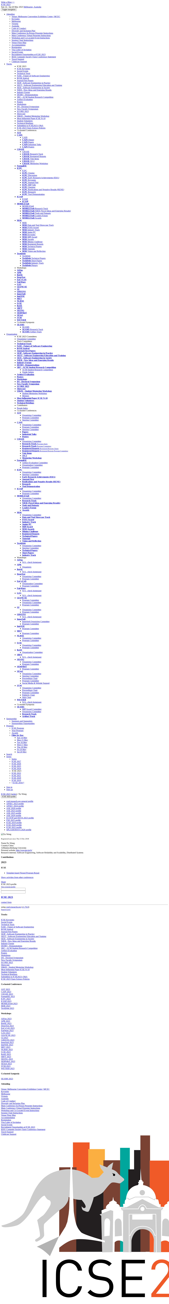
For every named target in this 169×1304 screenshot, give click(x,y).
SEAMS (25, 327)
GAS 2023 (5, 1033)
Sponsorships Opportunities (23, 723)
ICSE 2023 (5, 794)
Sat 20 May (22, 752)
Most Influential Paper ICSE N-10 (31, 118)
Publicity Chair (28, 695)
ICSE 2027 (16, 761)
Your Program (17, 730)
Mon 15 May (22, 740)
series (14, 794)
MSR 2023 (5, 1006)
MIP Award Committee (31, 709)
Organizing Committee (31, 415)
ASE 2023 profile (13, 811)
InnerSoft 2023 (7, 1042)
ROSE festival (23, 78)
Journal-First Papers (25, 80)
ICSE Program (18, 728)
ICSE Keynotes (23, 69)
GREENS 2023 (7, 1040)
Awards (15, 733)
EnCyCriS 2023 (8, 1028)
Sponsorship (11, 719)
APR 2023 (5, 1021)
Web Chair (26, 697)
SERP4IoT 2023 (8, 1061)
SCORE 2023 (23, 111)
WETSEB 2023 (7, 1068)
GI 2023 (4, 1038)
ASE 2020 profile (13, 808)
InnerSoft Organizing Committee (36, 621)
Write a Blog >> (8, 2)
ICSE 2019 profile (14, 822)
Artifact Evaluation (25, 99)
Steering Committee (30, 420)
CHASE (25, 152)
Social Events (17, 52)
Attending (10, 14)
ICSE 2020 (16, 778)
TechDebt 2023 (7, 1008)
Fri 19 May (21, 749)
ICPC (24, 170)
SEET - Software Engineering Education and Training (39, 85)
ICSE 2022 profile (14, 827)
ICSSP (25, 199)
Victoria (15, 24)
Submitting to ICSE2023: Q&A (30, 125)
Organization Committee (32, 465)
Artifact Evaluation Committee (35, 463)
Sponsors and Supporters (22, 721)
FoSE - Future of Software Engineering (33, 76)
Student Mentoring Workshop (34, 393)
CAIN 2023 (6, 992)
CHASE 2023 (7, 994)
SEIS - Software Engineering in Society (33, 88)
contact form (6, 902)
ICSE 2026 (16, 764)
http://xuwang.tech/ (24, 850)
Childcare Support (19, 61)
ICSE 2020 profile (14, 825)
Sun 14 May (22, 738)
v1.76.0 (25, 907)
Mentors (25, 396)
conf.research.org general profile (19, 801)
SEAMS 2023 (7, 1079)
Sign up (9, 789)
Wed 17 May (22, 745)
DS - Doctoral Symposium (28, 106)
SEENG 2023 (7, 1059)
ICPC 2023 (6, 999)
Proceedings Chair (29, 678)
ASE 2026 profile (13, 815)
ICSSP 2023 (6, 1001)
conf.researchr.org (13, 907)
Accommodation (18, 45)
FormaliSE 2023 (8, 996)
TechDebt (26, 256)
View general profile (8, 887)
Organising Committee (26, 339)
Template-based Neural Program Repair (22, 873)
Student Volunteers (25, 121)
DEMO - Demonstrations (27, 95)
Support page (6, 910)
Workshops (21, 104)
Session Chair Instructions (22, 40)
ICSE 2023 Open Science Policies (31, 128)
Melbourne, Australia (32, 7)
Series (14, 759)
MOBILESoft (28, 206)
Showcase (21, 114)
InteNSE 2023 (7, 1045)
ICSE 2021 (16, 775)
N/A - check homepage (31, 562)
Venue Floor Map (19, 42)
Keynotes (16, 19)
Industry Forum (23, 92)
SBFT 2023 (6, 1056)
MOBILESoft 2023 (9, 1003)
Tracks (9, 64)
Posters (20, 102)
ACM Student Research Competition (37, 370)
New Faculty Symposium (27, 109)
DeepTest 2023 (7, 1026)
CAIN (24, 137)
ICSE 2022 (16, 773)
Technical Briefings (25, 123)
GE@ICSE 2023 (8, 1035)
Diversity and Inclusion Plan (23, 31)
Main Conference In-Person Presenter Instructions (32, 33)
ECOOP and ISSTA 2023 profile (20, 818)
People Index (22, 408)
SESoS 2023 (6, 1064)
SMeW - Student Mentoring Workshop (33, 116)
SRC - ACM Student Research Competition (35, 97)
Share (3, 882)
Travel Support (18, 59)
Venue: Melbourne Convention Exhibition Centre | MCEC (36, 16)
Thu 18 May (22, 747)
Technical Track (23, 73)
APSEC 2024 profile (15, 806)
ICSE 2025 (16, 766)
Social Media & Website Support (36, 683)
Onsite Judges (28, 372)
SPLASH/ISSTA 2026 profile (18, 830)
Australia (15, 26)
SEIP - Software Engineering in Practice (33, 83)
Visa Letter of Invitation (21, 50)
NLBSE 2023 (7, 1049)
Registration (17, 47)
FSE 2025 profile (13, 820)
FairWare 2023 (7, 1030)
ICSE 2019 (16, 780)
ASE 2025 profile (13, 813)
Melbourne (16, 21)
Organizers (26, 567)
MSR (24, 223)
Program (9, 726)
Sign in (9, 787)
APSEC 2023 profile (15, 804)
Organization (11, 334)
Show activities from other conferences (17, 877)
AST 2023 (5, 989)
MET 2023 (5, 1047)
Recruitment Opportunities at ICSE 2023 (29, 54)
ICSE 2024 (16, 768)
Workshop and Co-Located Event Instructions (31, 38)
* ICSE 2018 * (18, 783)
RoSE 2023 (6, 1054)
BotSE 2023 (6, 1023)
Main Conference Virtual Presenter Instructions (31, 35)
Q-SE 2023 (6, 1052)
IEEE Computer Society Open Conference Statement (34, 57)
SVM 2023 (5, 1066)
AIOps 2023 (6, 1019)
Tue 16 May (22, 742)
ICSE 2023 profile (9, 797)
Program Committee (30, 418)
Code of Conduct (19, 28)
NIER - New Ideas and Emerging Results (34, 90)
